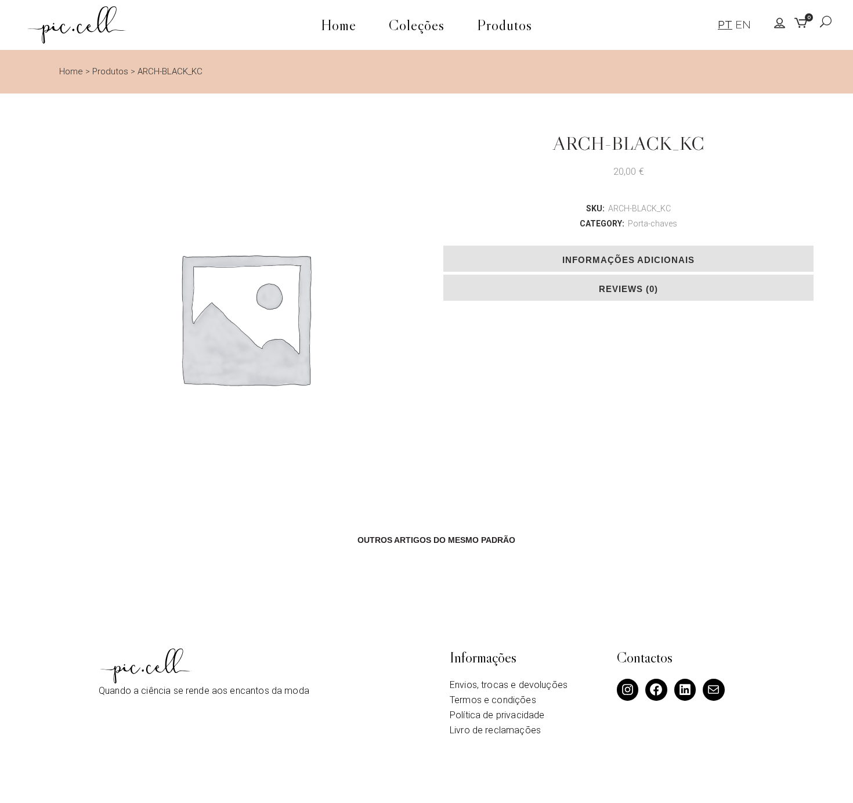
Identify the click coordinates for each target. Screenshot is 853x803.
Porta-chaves (652, 223)
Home (71, 71)
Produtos (110, 71)
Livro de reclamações (495, 730)
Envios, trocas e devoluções (509, 684)
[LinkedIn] (685, 690)
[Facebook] (656, 690)
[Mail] (714, 690)
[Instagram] (628, 690)
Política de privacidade (497, 715)
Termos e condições (493, 699)
